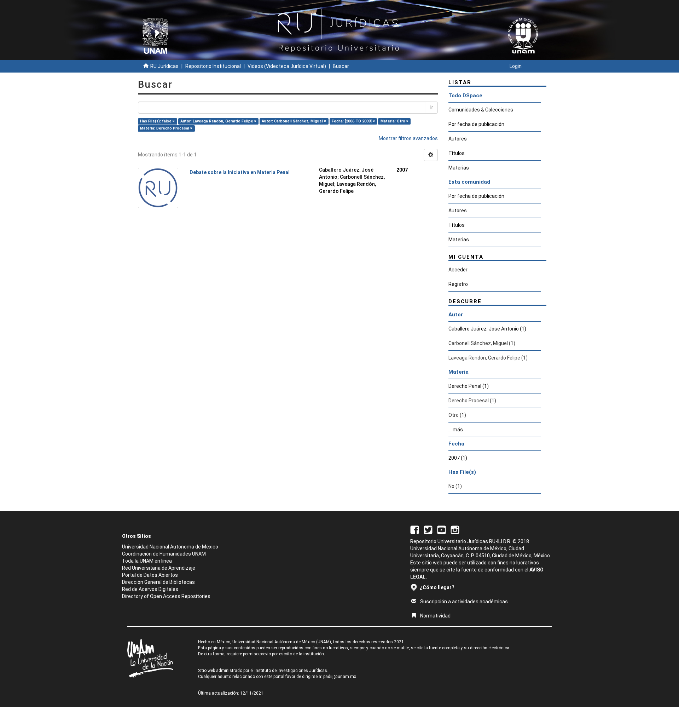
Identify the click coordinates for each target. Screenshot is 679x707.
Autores (457, 139)
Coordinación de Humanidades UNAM (164, 554)
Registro (458, 284)
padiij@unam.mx (339, 676)
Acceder (458, 269)
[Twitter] (428, 529)
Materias (458, 168)
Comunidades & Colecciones (480, 110)
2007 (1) (457, 458)
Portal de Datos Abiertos (150, 575)
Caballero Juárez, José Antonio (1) (487, 329)
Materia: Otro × (394, 121)
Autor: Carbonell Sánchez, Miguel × (294, 121)
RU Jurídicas (164, 66)
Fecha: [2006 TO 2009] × (353, 121)
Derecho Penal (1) (468, 386)
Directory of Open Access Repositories (166, 596)
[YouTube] (441, 529)
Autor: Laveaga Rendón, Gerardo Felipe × (218, 121)
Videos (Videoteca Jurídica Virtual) (287, 66)
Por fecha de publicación (476, 124)
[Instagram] (455, 529)
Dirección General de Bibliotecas (158, 582)
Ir (431, 107)
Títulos (456, 153)
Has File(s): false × (157, 121)
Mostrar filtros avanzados (408, 138)
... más (455, 429)
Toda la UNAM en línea (147, 561)
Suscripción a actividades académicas (464, 601)
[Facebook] (414, 529)
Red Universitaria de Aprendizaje (158, 568)
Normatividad (435, 616)
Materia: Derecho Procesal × (166, 128)
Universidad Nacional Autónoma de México (170, 547)
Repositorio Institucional (213, 66)
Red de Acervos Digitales (150, 589)
